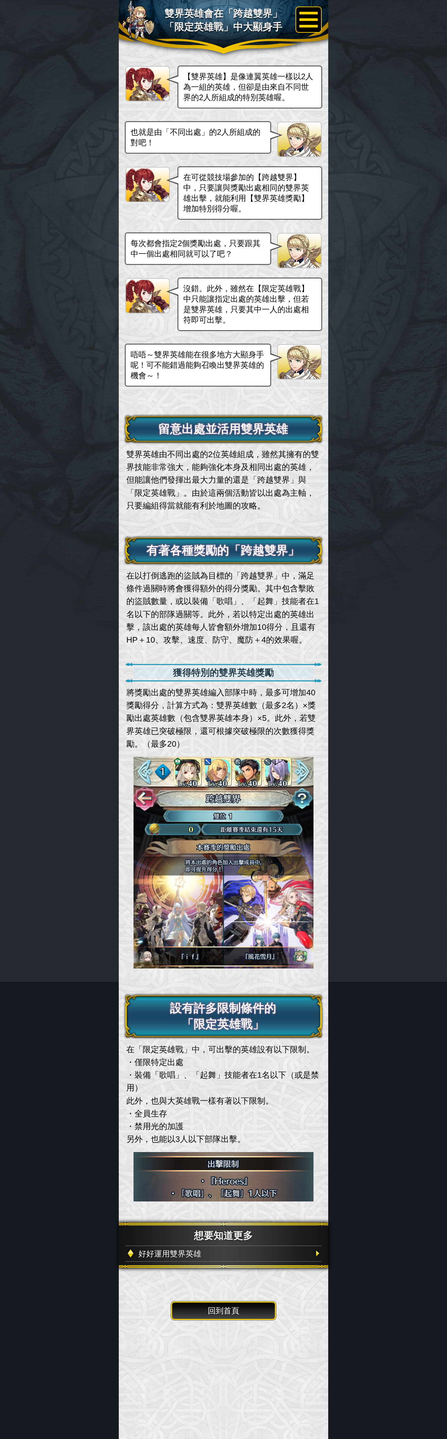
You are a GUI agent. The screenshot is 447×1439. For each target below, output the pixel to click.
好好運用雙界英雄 (169, 1253)
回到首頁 (223, 1310)
